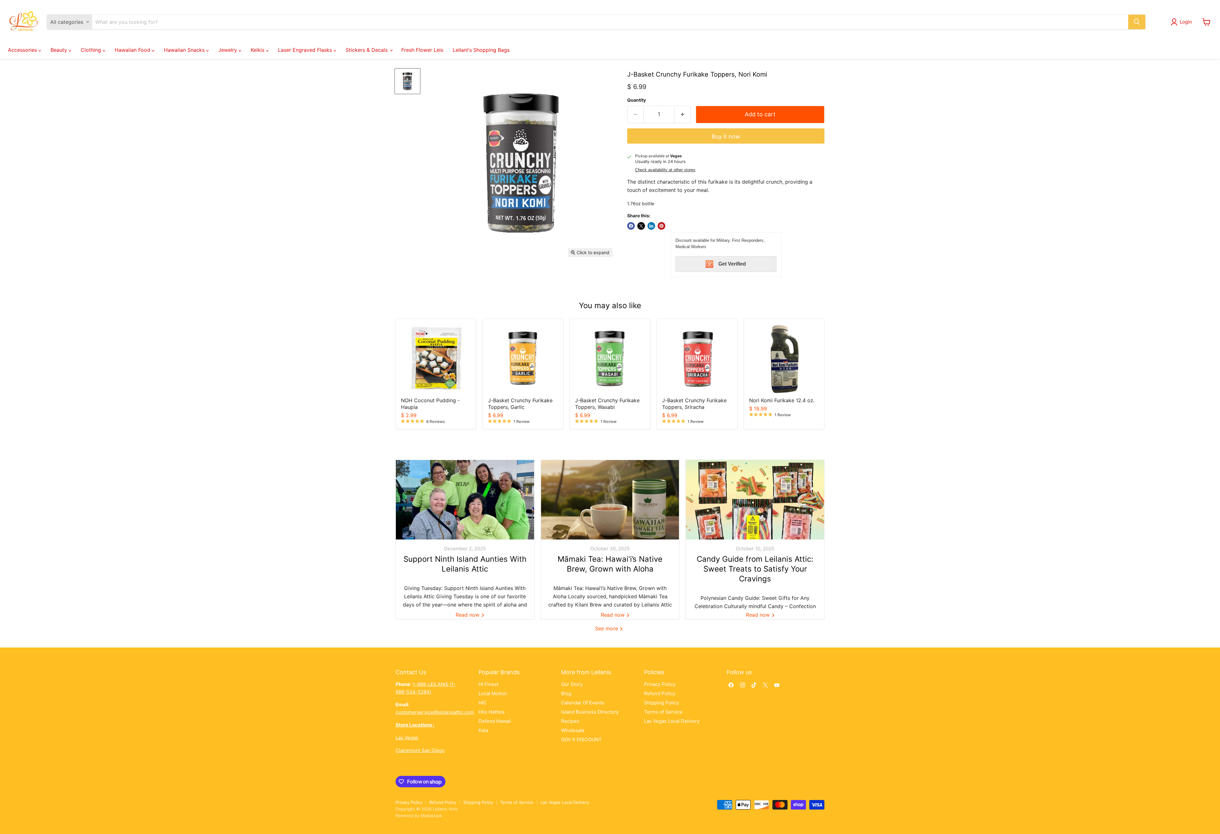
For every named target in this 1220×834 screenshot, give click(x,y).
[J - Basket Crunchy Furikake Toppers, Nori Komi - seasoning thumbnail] (407, 81)
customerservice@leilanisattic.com (435, 712)
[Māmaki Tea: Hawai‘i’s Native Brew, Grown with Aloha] (610, 499)
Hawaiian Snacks (185, 50)
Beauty (60, 50)
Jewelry (228, 50)
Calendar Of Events (582, 703)
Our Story (572, 684)
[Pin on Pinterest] (661, 226)
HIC (482, 703)
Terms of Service (663, 712)
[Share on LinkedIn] (651, 226)
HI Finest (488, 684)
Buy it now (726, 136)
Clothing (92, 50)
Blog (566, 693)
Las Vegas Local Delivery (672, 721)
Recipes (570, 721)
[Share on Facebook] (631, 226)
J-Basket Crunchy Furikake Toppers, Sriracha (694, 403)
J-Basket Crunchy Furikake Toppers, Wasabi (607, 403)
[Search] (1136, 22)
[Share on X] (641, 226)
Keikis (258, 50)
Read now (468, 615)
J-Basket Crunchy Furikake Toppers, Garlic (520, 403)
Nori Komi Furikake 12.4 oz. (782, 400)
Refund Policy (659, 693)
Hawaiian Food (133, 50)
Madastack (431, 815)
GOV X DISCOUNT (581, 739)
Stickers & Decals (367, 50)
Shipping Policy (661, 703)
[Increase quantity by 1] (682, 114)
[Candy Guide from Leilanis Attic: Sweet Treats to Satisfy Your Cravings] (755, 499)
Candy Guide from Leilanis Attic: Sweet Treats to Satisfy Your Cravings (755, 568)
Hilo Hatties (491, 712)
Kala (483, 730)
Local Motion (492, 693)
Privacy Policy (659, 684)
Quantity (636, 100)
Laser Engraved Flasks (306, 50)
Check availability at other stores (665, 170)
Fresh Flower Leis (422, 50)
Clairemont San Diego (420, 750)
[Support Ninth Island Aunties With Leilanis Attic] (465, 499)
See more (607, 628)
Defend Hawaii (494, 721)
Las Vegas (407, 738)
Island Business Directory (590, 712)
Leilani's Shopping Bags (481, 50)
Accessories (23, 50)
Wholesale (573, 730)
